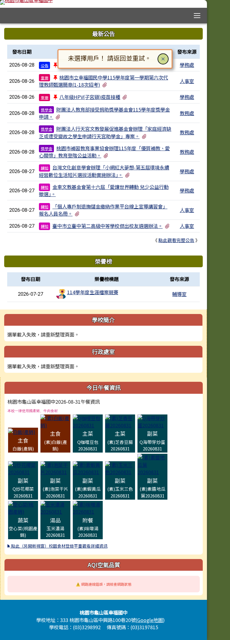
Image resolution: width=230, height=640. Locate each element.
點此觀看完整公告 (176, 240)
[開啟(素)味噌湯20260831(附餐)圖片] (88, 507)
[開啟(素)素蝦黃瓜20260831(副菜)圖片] (88, 467)
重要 (45, 78)
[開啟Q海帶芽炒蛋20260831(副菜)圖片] (152, 420)
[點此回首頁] (103, 2)
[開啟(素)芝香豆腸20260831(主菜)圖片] (120, 420)
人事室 (187, 81)
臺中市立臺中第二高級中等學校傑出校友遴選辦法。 (107, 225)
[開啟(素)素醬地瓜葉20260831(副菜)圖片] (152, 464)
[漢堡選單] (197, 15)
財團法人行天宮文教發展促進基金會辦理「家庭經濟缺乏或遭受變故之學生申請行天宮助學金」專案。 (105, 132)
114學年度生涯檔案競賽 (92, 292)
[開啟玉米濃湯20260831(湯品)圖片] (55, 507)
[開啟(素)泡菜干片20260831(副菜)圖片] (55, 467)
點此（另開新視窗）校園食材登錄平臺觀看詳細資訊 (59, 546)
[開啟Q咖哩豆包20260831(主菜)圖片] (88, 420)
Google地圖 (150, 620)
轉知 (45, 168)
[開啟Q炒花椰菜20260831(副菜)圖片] (23, 467)
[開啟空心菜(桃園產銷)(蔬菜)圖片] (23, 507)
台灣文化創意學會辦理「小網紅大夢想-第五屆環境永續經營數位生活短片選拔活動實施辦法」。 (104, 171)
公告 (45, 65)
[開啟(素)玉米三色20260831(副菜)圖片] (120, 467)
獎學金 (46, 110)
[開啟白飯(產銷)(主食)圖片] (21, 431)
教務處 (187, 113)
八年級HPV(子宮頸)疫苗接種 (89, 96)
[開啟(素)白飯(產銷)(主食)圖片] (55, 420)
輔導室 (179, 294)
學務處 (187, 64)
